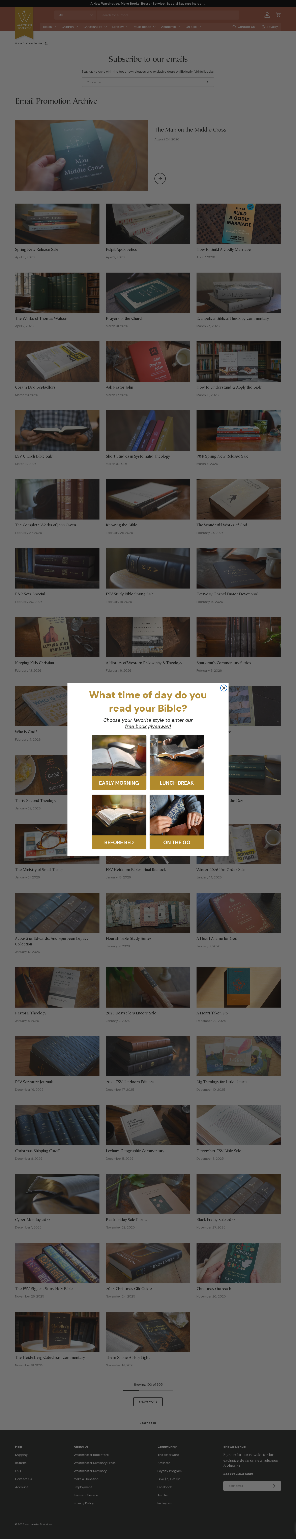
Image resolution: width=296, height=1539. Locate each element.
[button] (119, 762)
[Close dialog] (223, 688)
